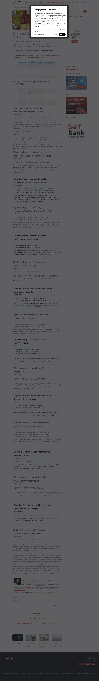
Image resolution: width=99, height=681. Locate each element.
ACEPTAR (62, 34)
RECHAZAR (55, 34)
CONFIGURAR (38, 34)
